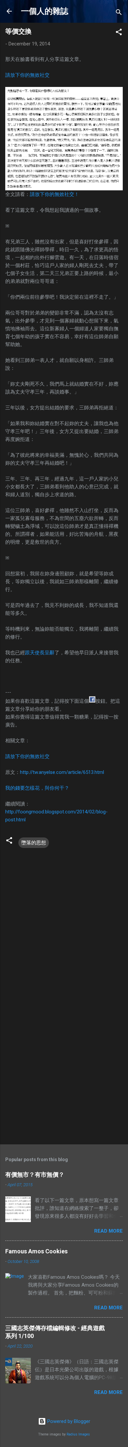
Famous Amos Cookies (36, 1251)
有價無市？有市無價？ (34, 1174)
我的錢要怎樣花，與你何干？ (37, 788)
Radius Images (78, 1434)
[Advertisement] (64, 1069)
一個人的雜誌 (44, 11)
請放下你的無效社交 (27, 75)
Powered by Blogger (68, 1421)
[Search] (119, 13)
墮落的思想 (33, 843)
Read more (108, 1231)
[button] (119, 33)
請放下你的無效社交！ (54, 194)
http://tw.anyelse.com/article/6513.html (62, 772)
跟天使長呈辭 (39, 653)
